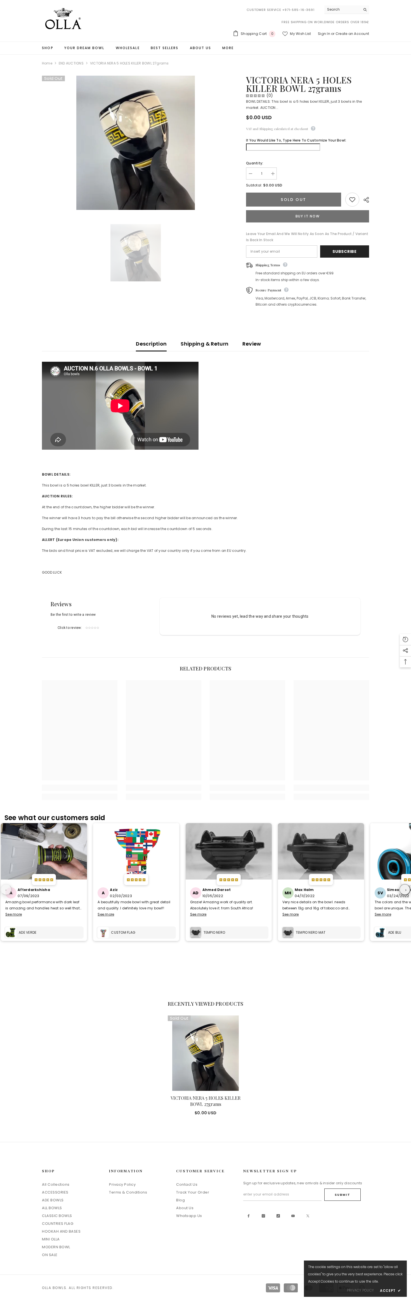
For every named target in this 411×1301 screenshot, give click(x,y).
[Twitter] (308, 1216)
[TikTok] (278, 1216)
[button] (405, 639)
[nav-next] (404, 889)
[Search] (346, 9)
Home (47, 63)
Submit (342, 1194)
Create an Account (352, 33)
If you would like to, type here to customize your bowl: (296, 140)
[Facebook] (248, 1216)
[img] (255, 95)
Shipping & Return (204, 343)
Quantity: (254, 163)
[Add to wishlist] (352, 200)
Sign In (324, 33)
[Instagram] (263, 1216)
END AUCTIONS (71, 63)
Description (151, 343)
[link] (79, 788)
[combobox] (342, 9)
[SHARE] (364, 200)
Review (251, 343)
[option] (136, 252)
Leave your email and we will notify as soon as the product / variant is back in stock (307, 236)
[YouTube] (293, 1216)
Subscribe (344, 251)
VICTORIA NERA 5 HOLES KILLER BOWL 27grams (205, 1101)
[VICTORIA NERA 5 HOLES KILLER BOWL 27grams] (205, 1053)
